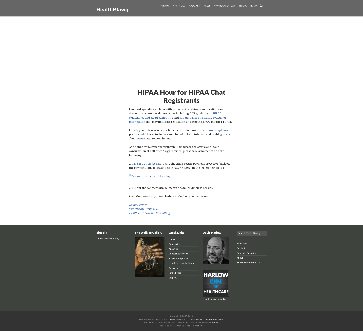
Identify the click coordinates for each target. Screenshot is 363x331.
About (240, 258)
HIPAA (141, 138)
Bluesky (115, 238)
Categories (174, 244)
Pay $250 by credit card (147, 163)
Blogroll (173, 277)
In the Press (175, 273)
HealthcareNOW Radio (214, 299)
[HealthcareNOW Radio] (216, 296)
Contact (241, 248)
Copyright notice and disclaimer (208, 319)
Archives (173, 249)
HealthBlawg (112, 9)
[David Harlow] (216, 263)
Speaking (174, 268)
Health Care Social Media (181, 263)
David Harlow (137, 204)
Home (172, 239)
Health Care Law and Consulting (149, 213)
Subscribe (242, 243)
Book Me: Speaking (247, 253)
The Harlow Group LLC (143, 209)
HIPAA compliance (216, 130)
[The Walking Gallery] (149, 276)
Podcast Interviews (178, 253)
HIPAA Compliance (178, 258)
